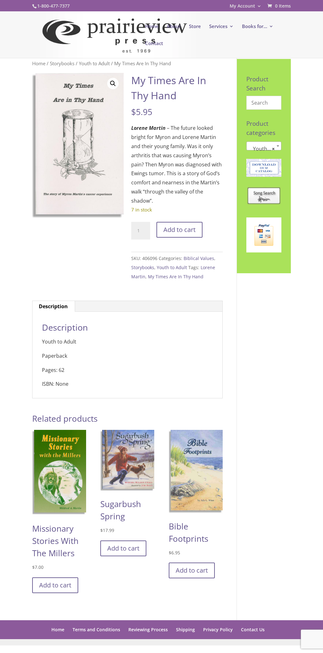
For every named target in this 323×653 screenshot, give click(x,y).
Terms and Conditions (96, 630)
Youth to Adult (94, 63)
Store (195, 26)
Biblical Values (199, 258)
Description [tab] (53, 306)
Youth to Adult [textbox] (265, 148)
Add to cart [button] (55, 585)
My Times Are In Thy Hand (175, 277)
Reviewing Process (148, 630)
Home (152, 26)
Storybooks (62, 63)
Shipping (185, 630)
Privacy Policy (218, 630)
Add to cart (179, 229)
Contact (154, 43)
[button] (113, 83)
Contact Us (253, 630)
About (174, 26)
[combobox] (263, 146)
